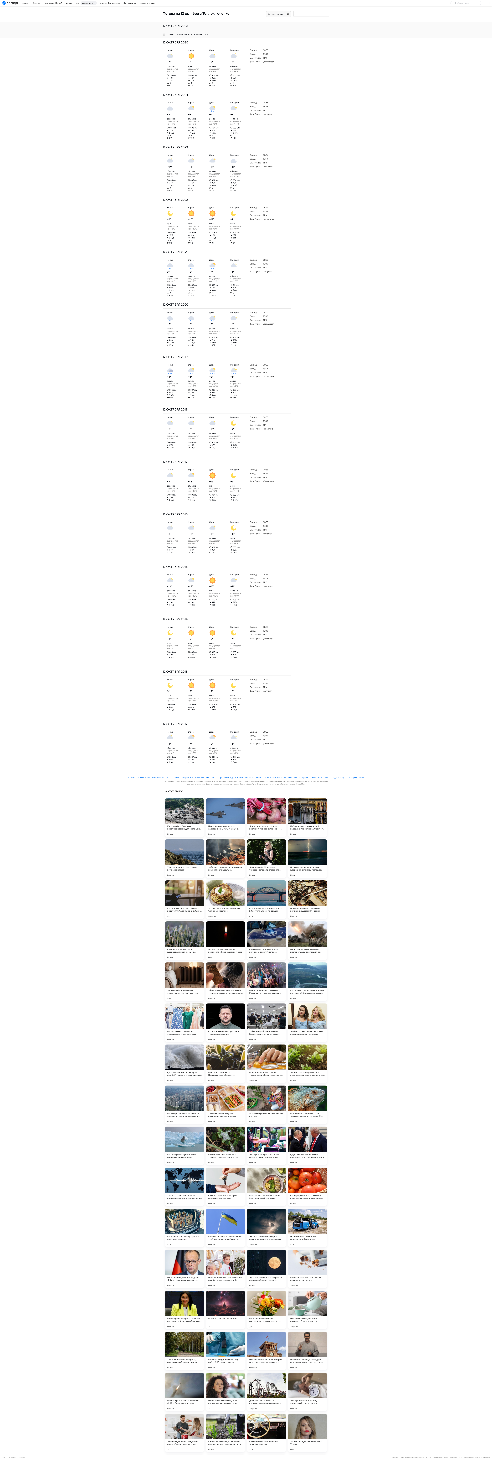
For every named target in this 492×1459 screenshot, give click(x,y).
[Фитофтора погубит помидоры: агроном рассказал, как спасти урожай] (307, 1187)
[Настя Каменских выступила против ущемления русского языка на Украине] (225, 1392)
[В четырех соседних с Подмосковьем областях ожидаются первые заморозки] (225, 1064)
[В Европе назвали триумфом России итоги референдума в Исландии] (266, 981)
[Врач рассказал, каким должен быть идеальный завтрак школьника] (266, 1187)
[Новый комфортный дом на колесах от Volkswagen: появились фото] (307, 1228)
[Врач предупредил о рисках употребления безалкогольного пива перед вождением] (266, 1064)
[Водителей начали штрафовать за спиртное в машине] (184, 1228)
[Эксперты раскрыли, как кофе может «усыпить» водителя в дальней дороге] (266, 1146)
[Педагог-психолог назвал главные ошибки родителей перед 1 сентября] (225, 1269)
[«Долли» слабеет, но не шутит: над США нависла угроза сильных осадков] (184, 1064)
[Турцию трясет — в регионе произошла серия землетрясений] (184, 1187)
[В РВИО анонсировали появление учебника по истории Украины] (225, 1228)
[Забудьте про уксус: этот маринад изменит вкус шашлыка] (225, 858)
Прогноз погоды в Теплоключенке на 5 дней (193, 777)
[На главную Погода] (12, 3)
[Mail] (4, 3)
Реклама (22, 1457)
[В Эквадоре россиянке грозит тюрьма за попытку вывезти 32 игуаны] (307, 1105)
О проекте (394, 1457)
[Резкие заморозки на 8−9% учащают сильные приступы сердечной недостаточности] (225, 1146)
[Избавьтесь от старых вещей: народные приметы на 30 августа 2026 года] (307, 817)
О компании (12, 1457)
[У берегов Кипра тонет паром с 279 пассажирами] (184, 858)
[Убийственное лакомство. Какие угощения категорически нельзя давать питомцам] (225, 981)
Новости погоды (320, 777)
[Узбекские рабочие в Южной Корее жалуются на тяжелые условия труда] (266, 1022)
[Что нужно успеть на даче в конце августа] (266, 1105)
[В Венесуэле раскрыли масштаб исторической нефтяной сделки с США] (184, 1310)
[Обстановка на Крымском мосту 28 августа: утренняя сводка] (266, 899)
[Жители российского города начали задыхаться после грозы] (266, 1228)
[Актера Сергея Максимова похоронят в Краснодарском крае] (225, 940)
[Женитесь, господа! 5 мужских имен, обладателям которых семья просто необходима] (184, 1433)
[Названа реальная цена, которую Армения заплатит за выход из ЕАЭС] (266, 1351)
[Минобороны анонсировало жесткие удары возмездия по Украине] (307, 940)
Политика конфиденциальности (412, 1457)
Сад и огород (338, 777)
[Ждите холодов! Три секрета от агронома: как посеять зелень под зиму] (307, 1064)
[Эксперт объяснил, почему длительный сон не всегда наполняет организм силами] (307, 1392)
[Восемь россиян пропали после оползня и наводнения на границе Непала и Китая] (184, 1105)
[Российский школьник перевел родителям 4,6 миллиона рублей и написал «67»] (184, 899)
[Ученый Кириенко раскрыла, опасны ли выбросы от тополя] (184, 1351)
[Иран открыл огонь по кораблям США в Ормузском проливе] (184, 1392)
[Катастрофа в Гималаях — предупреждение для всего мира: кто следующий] (184, 817)
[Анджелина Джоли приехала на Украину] (307, 1433)
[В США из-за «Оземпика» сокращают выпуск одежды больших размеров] (184, 1022)
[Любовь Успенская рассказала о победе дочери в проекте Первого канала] (307, 1022)
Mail (4, 1457)
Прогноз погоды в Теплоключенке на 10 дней (286, 777)
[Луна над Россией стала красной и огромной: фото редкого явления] (266, 1269)
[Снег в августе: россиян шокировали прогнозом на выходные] (184, 940)
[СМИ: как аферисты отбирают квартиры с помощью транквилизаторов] (225, 1187)
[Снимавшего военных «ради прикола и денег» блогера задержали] (266, 940)
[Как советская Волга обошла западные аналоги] (266, 1433)
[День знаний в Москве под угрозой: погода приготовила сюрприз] (266, 858)
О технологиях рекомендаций (437, 1457)
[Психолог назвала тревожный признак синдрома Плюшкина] (307, 899)
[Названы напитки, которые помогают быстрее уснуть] (307, 1310)
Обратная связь (456, 1457)
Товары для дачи (357, 777)
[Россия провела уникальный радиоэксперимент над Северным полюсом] (184, 1146)
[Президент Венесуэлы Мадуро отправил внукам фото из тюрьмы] (307, 1351)
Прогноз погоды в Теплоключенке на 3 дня (147, 777)
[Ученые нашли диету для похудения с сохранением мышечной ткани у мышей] (225, 1105)
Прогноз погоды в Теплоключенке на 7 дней (240, 777)
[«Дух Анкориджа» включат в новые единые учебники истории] (307, 1146)
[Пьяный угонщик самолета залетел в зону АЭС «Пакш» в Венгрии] (225, 817)
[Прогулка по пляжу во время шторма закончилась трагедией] (307, 858)
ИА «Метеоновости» (482, 1457)
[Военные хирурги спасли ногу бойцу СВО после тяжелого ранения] (225, 1351)
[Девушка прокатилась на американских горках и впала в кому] (266, 1392)
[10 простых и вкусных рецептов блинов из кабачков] (225, 899)
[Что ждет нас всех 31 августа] (225, 1310)
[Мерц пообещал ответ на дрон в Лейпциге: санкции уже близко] (184, 1269)
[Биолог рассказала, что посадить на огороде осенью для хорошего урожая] (225, 1433)
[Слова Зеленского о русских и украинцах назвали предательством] (225, 1022)
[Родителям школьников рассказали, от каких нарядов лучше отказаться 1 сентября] (266, 1310)
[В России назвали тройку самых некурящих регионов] (307, 1269)
